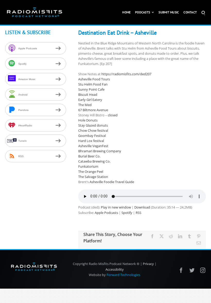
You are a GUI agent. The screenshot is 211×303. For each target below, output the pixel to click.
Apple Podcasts (106, 212)
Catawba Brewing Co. (94, 161)
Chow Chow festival (93, 130)
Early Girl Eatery (90, 99)
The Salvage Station (93, 176)
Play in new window (116, 207)
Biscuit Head (87, 94)
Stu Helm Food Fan (93, 84)
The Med (85, 104)
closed (113, 115)
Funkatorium (88, 166)
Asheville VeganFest (93, 146)
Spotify (126, 212)
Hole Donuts (88, 120)
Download (142, 207)
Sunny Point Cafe (91, 89)
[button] (203, 12)
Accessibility (115, 269)
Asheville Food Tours (94, 79)
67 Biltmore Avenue (93, 110)
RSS (138, 212)
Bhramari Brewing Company (99, 151)
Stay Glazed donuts (93, 125)
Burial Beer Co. (89, 156)
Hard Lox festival (91, 140)
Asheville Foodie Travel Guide (112, 181)
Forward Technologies (123, 274)
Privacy (148, 263)
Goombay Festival (92, 135)
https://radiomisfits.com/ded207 (126, 74)
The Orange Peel (90, 171)
